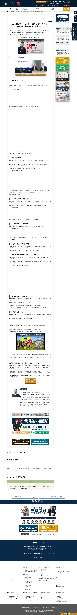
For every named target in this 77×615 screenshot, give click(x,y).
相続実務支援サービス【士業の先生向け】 (31, 592)
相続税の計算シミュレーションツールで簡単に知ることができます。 (62, 32)
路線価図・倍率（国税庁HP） (15, 194)
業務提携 (56, 5)
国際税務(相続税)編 (13, 486)
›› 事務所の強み (44, 436)
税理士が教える (61, 601)
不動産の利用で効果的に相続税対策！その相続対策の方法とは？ (22, 302)
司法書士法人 (13, 596)
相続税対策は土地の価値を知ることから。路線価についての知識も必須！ (24, 219)
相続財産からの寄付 (44, 577)
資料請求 (42, 597)
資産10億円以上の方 (28, 577)
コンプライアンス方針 (36, 607)
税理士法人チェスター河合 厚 (30, 391)
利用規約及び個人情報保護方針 (27, 607)
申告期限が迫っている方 (45, 575)
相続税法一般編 (24, 488)
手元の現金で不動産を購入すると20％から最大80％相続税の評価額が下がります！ (25, 305)
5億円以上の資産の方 (44, 569)
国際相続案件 (43, 573)
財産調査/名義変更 (28, 585)
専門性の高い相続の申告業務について (62, 571)
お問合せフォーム (45, 355)
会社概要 (60, 496)
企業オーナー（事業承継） (29, 579)
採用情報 (51, 5)
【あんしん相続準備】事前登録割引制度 (47, 594)
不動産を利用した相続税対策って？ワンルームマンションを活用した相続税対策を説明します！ (28, 307)
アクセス (42, 607)
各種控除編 (45, 484)
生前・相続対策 (26, 574)
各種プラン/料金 (34, 497)
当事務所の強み (16, 496)
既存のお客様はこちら (75, 30)
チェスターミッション (60, 568)
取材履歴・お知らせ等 (11, 585)
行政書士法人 (13, 594)
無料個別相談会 (43, 598)
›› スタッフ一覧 (26, 436)
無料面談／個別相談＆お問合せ (45, 592)
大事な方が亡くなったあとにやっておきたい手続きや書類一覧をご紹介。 (62, 25)
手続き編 (34, 486)
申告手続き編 (12, 488)
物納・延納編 (46, 486)
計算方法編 (23, 484)
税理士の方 (45, 5)
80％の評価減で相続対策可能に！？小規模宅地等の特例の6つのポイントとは (24, 318)
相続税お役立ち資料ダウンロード (61, 598)
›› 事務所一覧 (16, 436)
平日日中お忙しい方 (44, 574)
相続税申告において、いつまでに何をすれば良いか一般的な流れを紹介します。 (62, 39)
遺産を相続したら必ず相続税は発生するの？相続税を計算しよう (22, 153)
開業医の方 (26, 578)
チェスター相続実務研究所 (29, 600)
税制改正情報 (58, 597)
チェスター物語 (59, 572)
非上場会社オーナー (44, 571)
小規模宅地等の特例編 (25, 486)
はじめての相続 (59, 594)
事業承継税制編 (35, 484)
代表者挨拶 (58, 567)
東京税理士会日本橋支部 (25, 392)
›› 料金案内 (35, 436)
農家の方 (42, 570)
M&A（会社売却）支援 (28, 581)
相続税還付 (26, 586)
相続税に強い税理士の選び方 (25, 497)
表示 (25, 57)
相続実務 (28, 598)
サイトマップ (47, 607)
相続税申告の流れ (43, 497)
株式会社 (12, 598)
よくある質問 (39, 5)
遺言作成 (28, 582)
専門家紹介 (52, 496)
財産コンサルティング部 (60, 586)
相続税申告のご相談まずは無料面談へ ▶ (31, 380)
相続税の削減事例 (59, 600)
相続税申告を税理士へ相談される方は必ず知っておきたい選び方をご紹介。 (62, 47)
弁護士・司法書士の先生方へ (29, 597)
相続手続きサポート (28, 589)
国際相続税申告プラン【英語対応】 (30, 571)
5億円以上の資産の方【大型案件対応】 (31, 570)
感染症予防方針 (66, 5)
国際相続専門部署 (59, 587)
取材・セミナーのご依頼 (12, 588)
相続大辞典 (58, 596)
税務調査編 (12, 484)
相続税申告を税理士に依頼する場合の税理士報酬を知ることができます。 (62, 53)
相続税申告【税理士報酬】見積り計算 (46, 578)
